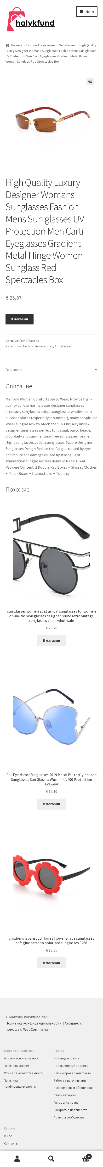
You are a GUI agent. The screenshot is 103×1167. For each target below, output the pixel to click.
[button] (90, 81)
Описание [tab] (14, 369)
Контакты (11, 1143)
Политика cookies (16, 1065)
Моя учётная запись (17, 1159)
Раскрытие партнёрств (70, 1110)
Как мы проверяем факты (73, 1073)
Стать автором (65, 1095)
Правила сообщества (69, 1117)
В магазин (19, 319)
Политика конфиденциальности (34, 1023)
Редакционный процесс (71, 1065)
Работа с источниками (70, 1080)
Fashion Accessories (41, 45)
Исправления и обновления (73, 1087)
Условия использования (21, 1058)
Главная (16, 45)
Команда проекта (67, 1058)
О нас (8, 1136)
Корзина (79, 1154)
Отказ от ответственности (24, 1073)
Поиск (51, 1159)
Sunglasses (67, 45)
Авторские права (66, 1102)
